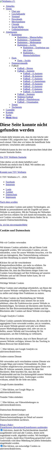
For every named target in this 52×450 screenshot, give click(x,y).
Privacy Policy (6, 425)
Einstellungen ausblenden (36, 427)
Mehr (24, 225)
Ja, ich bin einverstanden (11, 225)
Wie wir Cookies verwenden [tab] (13, 242)
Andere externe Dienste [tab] (11, 356)
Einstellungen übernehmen (12, 427)
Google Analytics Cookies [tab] (12, 316)
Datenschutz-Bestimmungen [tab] (13, 410)
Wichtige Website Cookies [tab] (12, 283)
